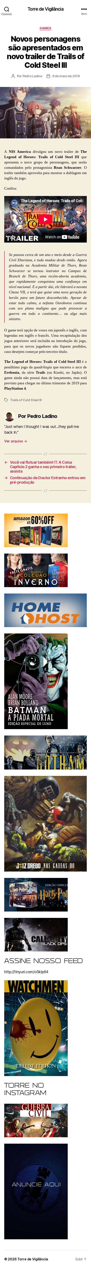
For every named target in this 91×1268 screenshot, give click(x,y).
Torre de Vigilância (45, 9)
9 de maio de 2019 (66, 76)
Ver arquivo (15, 441)
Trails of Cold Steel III (26, 400)
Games (45, 28)
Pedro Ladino (32, 76)
